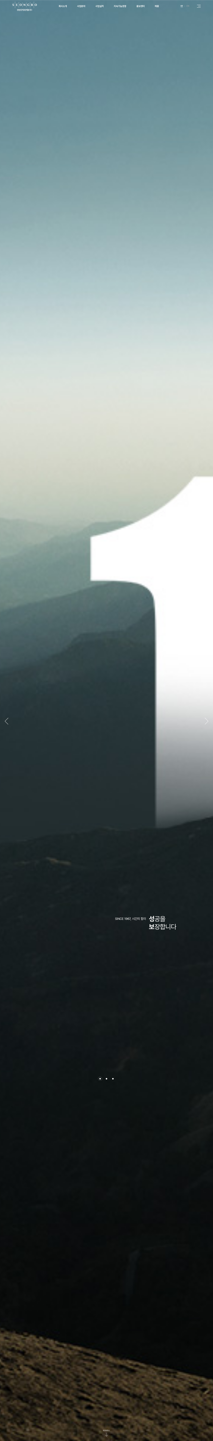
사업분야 (81, 6)
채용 (157, 6)
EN (187, 6)
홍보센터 (140, 6)
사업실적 (99, 6)
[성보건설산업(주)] (24, 6)
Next (206, 721)
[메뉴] (199, 6)
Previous (6, 721)
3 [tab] (113, 1079)
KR (182, 6)
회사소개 (63, 6)
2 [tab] (106, 1079)
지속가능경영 (120, 6)
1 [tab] (100, 1079)
